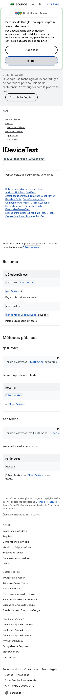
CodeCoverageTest (33, 199)
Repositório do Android (15, 530)
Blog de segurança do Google (19, 594)
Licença (9, 675)
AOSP (5, 111)
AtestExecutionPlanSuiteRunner (22, 195)
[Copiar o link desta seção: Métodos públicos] (40, 338)
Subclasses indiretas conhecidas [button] (30, 203)
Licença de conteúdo (46, 501)
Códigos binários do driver (16, 558)
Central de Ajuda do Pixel (16, 629)
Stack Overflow (11, 651)
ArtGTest (31, 192)
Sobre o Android (12, 669)
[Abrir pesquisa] (33, 4)
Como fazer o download (16, 541)
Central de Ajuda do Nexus (17, 635)
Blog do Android (11, 588)
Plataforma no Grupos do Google (20, 599)
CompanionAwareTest (17, 202)
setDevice (12, 314)
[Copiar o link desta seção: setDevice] (21, 419)
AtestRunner (47, 195)
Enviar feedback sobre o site (20, 680)
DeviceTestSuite (34, 206)
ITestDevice (31, 247)
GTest (50, 212)
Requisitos (8, 536)
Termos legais (49, 669)
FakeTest (40, 212)
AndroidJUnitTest (15, 192)
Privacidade (22, 675)
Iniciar (31, 61)
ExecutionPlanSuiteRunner (19, 212)
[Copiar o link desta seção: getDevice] (22, 348)
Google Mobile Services (15, 646)
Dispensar (31, 50)
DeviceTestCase (14, 206)
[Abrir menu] (5, 4)
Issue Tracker (9, 657)
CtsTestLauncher (40, 202)
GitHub (6, 563)
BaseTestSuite (13, 199)
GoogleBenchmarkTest (18, 216)
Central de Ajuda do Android (18, 624)
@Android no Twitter (14, 577)
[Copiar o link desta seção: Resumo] (21, 262)
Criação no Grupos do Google (19, 604)
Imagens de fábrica (13, 552)
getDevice (12, 291)
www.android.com (13, 640)
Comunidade (31, 669)
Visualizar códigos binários (17, 547)
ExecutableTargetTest (17, 209)
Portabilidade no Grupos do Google (21, 610)
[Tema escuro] (58, 358)
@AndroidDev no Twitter (16, 583)
